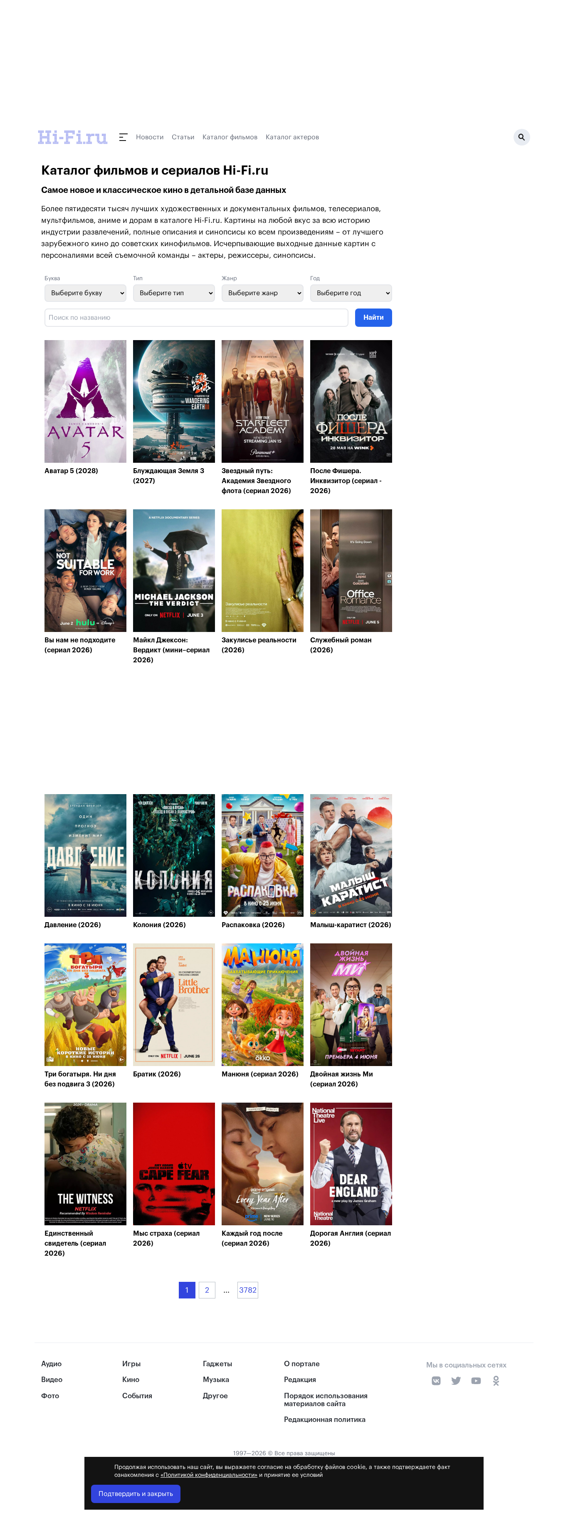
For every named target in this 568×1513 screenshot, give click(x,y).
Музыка (216, 1379)
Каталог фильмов (230, 137)
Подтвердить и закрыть (136, 1494)
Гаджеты (217, 1363)
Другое (215, 1395)
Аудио (51, 1363)
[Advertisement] (218, 732)
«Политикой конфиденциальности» (209, 1475)
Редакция (300, 1379)
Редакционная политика (324, 1419)
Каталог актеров (292, 137)
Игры (131, 1363)
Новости (149, 137)
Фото (50, 1395)
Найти (373, 317)
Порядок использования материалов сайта (326, 1399)
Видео (51, 1379)
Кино (130, 1379)
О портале (302, 1363)
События (137, 1395)
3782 (248, 1290)
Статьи (183, 137)
